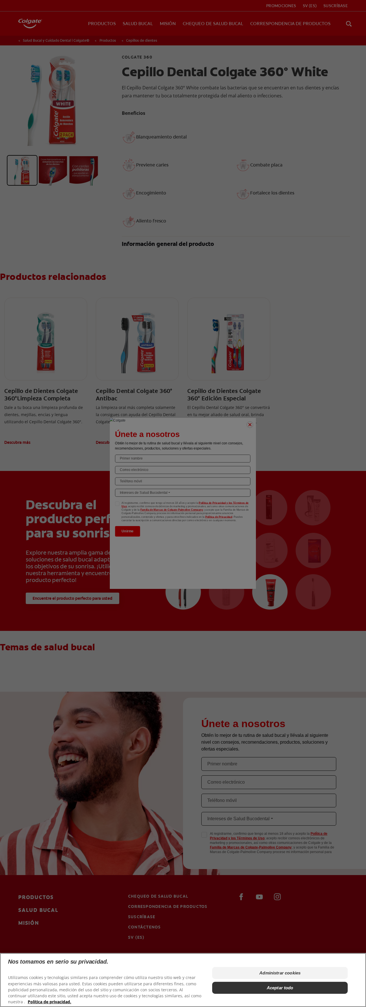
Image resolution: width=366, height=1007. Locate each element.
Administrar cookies (280, 972)
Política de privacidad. (49, 1001)
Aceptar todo (280, 987)
